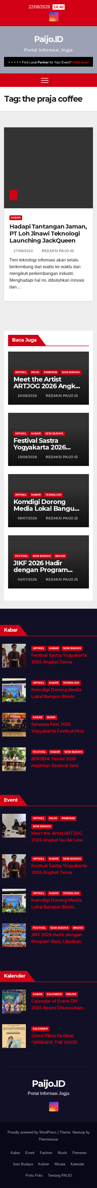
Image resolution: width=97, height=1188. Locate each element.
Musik (51, 717)
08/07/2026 (28, 518)
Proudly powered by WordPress (33, 1132)
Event (29, 1153)
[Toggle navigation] (44, 80)
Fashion (46, 1153)
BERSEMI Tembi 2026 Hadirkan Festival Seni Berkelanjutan (54, 765)
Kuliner (43, 1164)
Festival (21, 555)
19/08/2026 (28, 457)
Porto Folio (34, 1175)
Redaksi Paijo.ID (58, 251)
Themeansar (48, 1139)
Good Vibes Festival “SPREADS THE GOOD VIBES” (54, 1042)
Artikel (21, 372)
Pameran (50, 372)
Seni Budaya (71, 372)
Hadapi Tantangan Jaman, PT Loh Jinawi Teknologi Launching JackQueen (48, 233)
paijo (35, 372)
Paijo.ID (48, 39)
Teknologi (53, 494)
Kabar (15, 217)
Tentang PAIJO (60, 1175)
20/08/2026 (28, 396)
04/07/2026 (28, 579)
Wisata (60, 555)
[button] (79, 80)
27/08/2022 (24, 251)
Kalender (54, 994)
